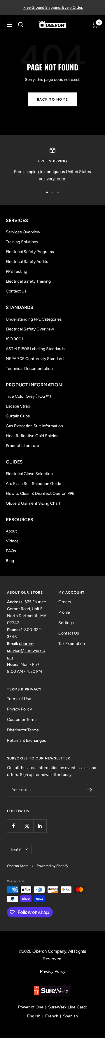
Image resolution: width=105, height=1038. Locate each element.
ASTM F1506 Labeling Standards (35, 348)
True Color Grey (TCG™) (28, 396)
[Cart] (95, 25)
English (16, 849)
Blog (10, 560)
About (11, 531)
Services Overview (23, 232)
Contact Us (16, 291)
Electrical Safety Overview (30, 329)
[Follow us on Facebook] (13, 825)
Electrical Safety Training (28, 281)
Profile (64, 612)
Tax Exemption (71, 643)
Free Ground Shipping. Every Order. (53, 7)
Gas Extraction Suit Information (34, 425)
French (51, 1016)
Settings (66, 622)
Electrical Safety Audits (27, 261)
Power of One (30, 1007)
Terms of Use (19, 698)
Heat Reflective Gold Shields (32, 435)
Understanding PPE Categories (34, 319)
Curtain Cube (18, 416)
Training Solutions (22, 241)
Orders (64, 601)
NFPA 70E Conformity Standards (36, 358)
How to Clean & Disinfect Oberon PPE (40, 493)
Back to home (52, 99)
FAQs (11, 550)
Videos (12, 541)
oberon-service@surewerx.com (26, 650)
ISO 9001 (14, 339)
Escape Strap (18, 406)
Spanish (70, 1016)
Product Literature (22, 445)
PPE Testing (16, 271)
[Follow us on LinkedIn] (39, 825)
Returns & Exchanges (26, 740)
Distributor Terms (23, 730)
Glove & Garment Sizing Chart (33, 503)
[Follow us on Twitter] (26, 825)
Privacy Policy (19, 709)
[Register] (89, 790)
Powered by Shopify (52, 866)
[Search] (20, 24)
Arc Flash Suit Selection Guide (33, 483)
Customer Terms (22, 719)
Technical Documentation (29, 368)
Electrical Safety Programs (30, 251)
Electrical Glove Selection (29, 473)
